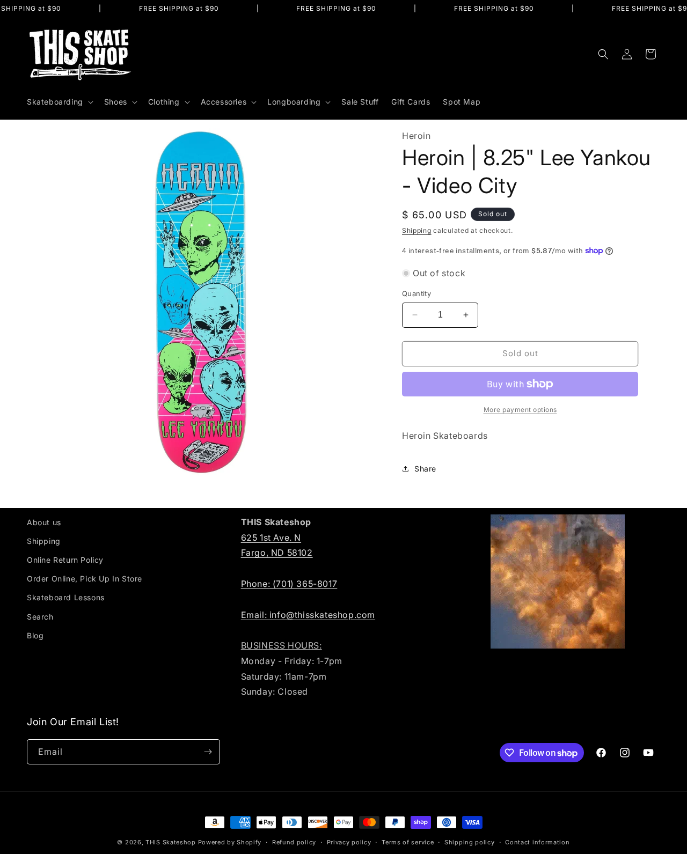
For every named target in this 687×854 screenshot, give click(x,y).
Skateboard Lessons (66, 597)
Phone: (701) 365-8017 (289, 583)
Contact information (537, 842)
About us (44, 522)
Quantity (416, 293)
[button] (59, 102)
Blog (35, 635)
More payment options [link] (520, 410)
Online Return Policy (65, 559)
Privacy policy (349, 842)
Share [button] (425, 468)
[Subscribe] (208, 751)
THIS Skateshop (170, 842)
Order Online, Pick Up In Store (84, 578)
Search (40, 616)
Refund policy (294, 842)
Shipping (417, 230)
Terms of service (408, 842)
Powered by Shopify (230, 842)
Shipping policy (469, 842)
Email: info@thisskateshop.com (308, 614)
